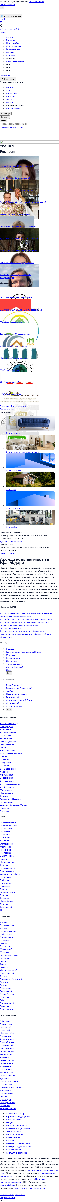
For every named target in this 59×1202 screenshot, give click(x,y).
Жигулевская (6, 774)
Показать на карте (9, 126)
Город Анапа (6, 1024)
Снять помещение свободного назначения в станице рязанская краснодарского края (26, 614)
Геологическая (7, 744)
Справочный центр (15, 1113)
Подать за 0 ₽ (13, 108)
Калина (3, 858)
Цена (3, 120)
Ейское (3, 961)
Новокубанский (7, 1102)
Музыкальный (7, 973)
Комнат (4, 117)
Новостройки (12, 43)
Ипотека (10, 52)
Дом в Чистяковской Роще (19, 700)
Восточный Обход (9, 723)
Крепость (4, 939)
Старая (3, 921)
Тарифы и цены (13, 1131)
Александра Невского (10, 798)
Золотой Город (7, 891)
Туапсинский (6, 906)
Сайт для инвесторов (16, 1152)
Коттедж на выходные (11, 627)
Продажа (10, 40)
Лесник (3, 976)
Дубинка (4, 903)
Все (9, 673)
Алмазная (4, 810)
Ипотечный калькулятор (18, 1143)
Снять (9, 90)
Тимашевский (6, 1072)
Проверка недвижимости (18, 1146)
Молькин (4, 997)
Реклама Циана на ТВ (16, 1125)
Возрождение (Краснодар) (19, 688)
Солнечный (5, 837)
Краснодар (5, 1099)
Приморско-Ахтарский (11, 979)
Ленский (4, 771)
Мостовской (6, 846)
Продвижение (13, 1137)
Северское (5, 982)
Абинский (5, 1021)
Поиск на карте (13, 1119)
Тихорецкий (5, 1090)
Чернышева (5, 735)
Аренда (9, 37)
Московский (6, 949)
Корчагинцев (6, 738)
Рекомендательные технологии (29, 1187)
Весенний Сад (13, 657)
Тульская (4, 795)
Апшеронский (7, 1039)
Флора (3, 964)
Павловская (5, 852)
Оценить (10, 99)
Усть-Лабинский (8, 1108)
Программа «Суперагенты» (19, 1128)
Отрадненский (7, 1051)
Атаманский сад (14, 663)
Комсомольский (8, 822)
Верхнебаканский (8, 930)
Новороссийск (7, 1033)
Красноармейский (9, 1081)
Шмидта (4, 756)
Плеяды (10, 648)
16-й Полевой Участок (11, 753)
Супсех (3, 927)
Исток (9, 669)
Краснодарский (7, 867)
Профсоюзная (7, 762)
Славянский (5, 1036)
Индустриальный (8, 970)
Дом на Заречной (14, 666)
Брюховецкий (6, 1093)
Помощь (10, 1140)
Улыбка (9, 691)
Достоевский (12, 703)
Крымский (5, 1030)
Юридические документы (18, 1116)
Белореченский (7, 1075)
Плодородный (7, 1003)
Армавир (4, 1057)
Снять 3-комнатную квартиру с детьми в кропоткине (26, 618)
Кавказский (5, 1027)
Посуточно (11, 93)
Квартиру (5, 113)
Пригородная (6, 726)
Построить (11, 96)
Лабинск (4, 894)
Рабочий (4, 747)
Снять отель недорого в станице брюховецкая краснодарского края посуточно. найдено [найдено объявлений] (25, 633)
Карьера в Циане (14, 1149)
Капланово (5, 958)
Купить (9, 87)
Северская (5, 897)
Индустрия (11, 660)
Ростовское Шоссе (9, 825)
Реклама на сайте (14, 1134)
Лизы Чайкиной (7, 750)
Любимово (5, 879)
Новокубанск (6, 900)
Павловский (6, 1069)
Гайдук (3, 1000)
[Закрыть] (2, 7)
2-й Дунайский (7, 786)
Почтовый (5, 885)
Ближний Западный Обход (13, 804)
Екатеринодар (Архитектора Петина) (24, 651)
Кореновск (5, 831)
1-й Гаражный (7, 780)
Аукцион (10, 1122)
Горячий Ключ (7, 1042)
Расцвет (4, 942)
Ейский (3, 1096)
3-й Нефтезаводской (10, 783)
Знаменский (6, 991)
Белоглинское (7, 855)
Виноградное (6, 1009)
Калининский (6, 1045)
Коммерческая (13, 49)
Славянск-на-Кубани (10, 873)
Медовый (10, 654)
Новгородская (7, 792)
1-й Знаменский (8, 768)
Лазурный (5, 945)
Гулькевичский (7, 1060)
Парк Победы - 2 (14, 685)
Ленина (3, 888)
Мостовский (6, 1084)
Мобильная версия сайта (12, 1194)
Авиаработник (7, 994)
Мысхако (4, 952)
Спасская (4, 765)
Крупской (4, 759)
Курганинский (7, 1048)
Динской (4, 1078)
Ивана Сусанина (8, 741)
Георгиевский (12, 697)
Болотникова (6, 777)
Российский (5, 849)
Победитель (6, 933)
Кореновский (6, 1063)
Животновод (6, 936)
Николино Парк (7, 861)
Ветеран (4, 985)
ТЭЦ (2, 910)
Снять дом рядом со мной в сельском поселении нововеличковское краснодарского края (24, 623)
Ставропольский (14, 706)
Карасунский (6, 801)
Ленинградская (7, 870)
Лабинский (5, 729)
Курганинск (5, 882)
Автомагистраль (8, 924)
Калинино (5, 834)
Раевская (4, 967)
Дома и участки (13, 46)
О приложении (7, 1197)
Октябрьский (6, 843)
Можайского (6, 789)
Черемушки (5, 876)
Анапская (4, 840)
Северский (5, 1105)
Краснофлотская (8, 732)
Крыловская (6, 828)
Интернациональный (16, 694)
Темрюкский (6, 1054)
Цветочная (5, 807)
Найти (21, 126)
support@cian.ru (7, 1184)
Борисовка (5, 1006)
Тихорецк (4, 864)
